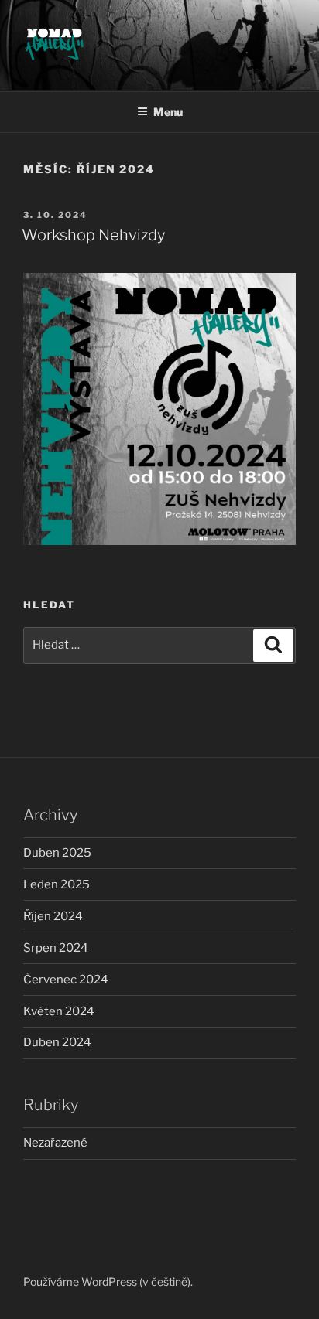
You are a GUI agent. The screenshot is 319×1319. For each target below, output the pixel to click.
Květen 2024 (58, 1011)
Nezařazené (55, 1143)
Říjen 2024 (53, 916)
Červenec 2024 (65, 980)
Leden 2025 (56, 884)
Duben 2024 (57, 1042)
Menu (168, 111)
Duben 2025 (57, 853)
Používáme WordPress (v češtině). (108, 1281)
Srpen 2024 (55, 948)
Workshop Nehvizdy (93, 235)
